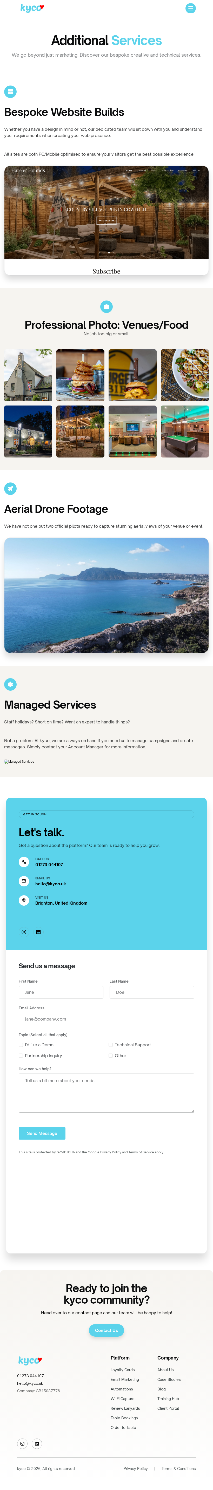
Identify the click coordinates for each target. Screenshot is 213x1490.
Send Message (42, 1133)
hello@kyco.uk (50, 883)
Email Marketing (125, 1379)
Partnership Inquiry (43, 1055)
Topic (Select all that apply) (43, 1034)
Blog (161, 1389)
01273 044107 (49, 864)
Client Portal (168, 1408)
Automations (122, 1389)
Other (120, 1055)
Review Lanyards (125, 1408)
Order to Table (123, 1427)
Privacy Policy (136, 1468)
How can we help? (35, 1069)
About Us (165, 1370)
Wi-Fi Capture (123, 1398)
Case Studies (169, 1379)
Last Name (119, 981)
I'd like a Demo (39, 1044)
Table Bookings (124, 1418)
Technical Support (133, 1044)
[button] (190, 8)
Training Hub (168, 1398)
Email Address (31, 1008)
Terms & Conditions (179, 1468)
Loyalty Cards (123, 1370)
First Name (28, 981)
